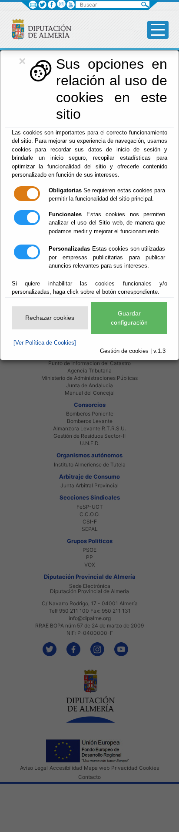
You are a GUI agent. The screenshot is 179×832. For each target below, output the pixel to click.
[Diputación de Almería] (38, 29)
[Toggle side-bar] (158, 30)
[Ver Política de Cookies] (44, 342)
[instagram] (61, 3)
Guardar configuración (129, 318)
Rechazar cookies (49, 317)
